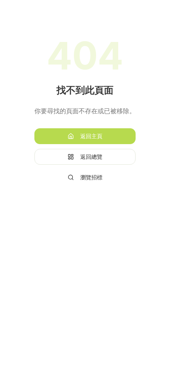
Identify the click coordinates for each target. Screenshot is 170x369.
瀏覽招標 (91, 177)
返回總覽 (91, 156)
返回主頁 (91, 136)
